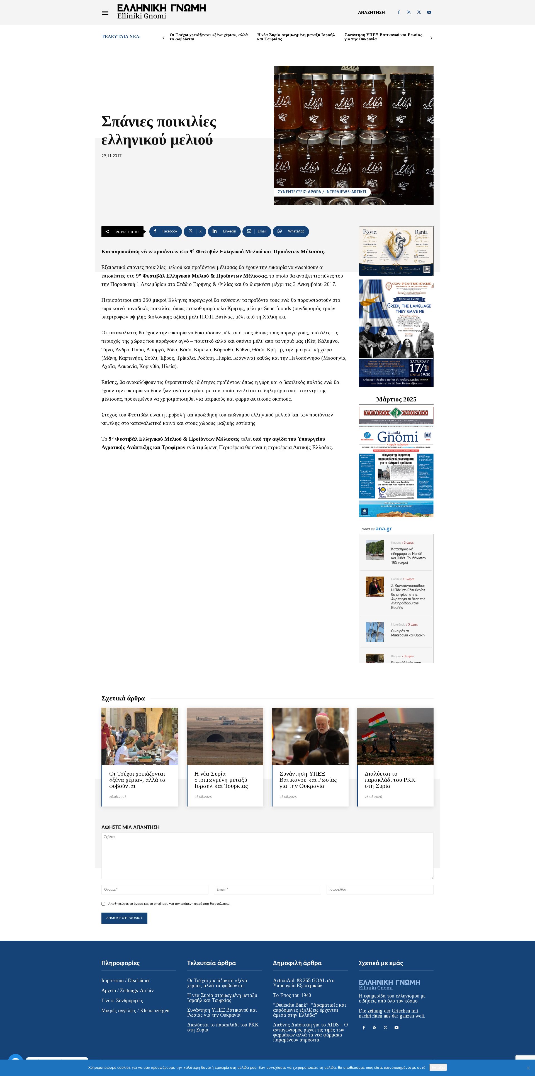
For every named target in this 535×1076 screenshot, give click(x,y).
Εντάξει (438, 1067)
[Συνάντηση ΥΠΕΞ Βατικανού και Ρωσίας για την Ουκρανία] (310, 736)
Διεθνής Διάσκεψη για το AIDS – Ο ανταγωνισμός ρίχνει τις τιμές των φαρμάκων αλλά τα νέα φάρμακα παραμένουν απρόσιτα (310, 1032)
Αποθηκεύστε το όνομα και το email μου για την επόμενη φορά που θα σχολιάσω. (169, 904)
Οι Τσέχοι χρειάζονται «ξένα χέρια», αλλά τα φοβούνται (209, 37)
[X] (419, 12)
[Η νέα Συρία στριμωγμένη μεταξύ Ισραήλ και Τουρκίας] (225, 736)
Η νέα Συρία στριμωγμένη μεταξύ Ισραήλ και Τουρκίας (296, 37)
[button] (371, 12)
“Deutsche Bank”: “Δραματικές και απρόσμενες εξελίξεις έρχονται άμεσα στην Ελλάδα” (309, 1010)
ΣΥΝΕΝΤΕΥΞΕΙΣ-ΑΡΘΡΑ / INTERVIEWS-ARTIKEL (322, 192)
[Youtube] (429, 12)
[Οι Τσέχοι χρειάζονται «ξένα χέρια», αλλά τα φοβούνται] (139, 736)
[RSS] (408, 12)
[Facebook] (398, 12)
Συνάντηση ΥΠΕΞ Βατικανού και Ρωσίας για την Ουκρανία (383, 37)
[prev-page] (163, 38)
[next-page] (431, 38)
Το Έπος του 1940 (292, 995)
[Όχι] (528, 1068)
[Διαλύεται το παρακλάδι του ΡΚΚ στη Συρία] (395, 736)
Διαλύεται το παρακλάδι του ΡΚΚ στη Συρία (390, 779)
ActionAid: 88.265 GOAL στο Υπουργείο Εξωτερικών (303, 983)
